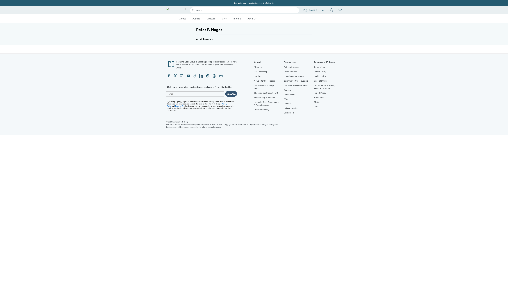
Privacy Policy (320, 71)
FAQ (286, 99)
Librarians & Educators (294, 76)
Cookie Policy (320, 76)
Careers (287, 89)
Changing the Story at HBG (266, 92)
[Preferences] (323, 10)
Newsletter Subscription (264, 80)
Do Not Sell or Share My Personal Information (324, 87)
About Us (258, 67)
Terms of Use (319, 67)
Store (224, 18)
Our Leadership (260, 71)
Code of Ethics (320, 80)
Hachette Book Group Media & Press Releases (266, 103)
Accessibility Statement (264, 97)
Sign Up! (313, 10)
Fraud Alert (319, 97)
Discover (211, 18)
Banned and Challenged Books (264, 87)
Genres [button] (182, 18)
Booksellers (289, 112)
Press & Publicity (261, 109)
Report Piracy (320, 92)
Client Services (290, 71)
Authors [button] (196, 18)
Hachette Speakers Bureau (295, 85)
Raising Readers (291, 108)
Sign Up (231, 93)
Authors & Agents (291, 67)
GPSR (316, 106)
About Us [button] (252, 18)
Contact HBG (290, 94)
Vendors (287, 103)
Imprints (237, 18)
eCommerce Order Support (296, 80)
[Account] (331, 10)
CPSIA (316, 101)
